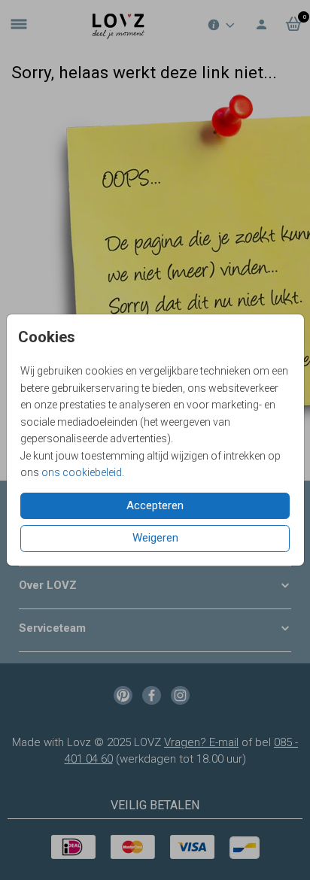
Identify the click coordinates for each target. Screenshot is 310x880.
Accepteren (155, 505)
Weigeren (155, 538)
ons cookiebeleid (81, 472)
